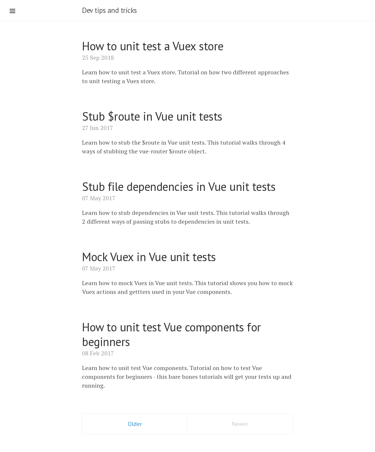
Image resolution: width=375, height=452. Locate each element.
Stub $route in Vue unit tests (152, 116)
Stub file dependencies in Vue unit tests (178, 186)
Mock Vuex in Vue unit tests (149, 256)
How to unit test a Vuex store (153, 46)
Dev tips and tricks (109, 10)
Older (135, 424)
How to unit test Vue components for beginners (171, 334)
